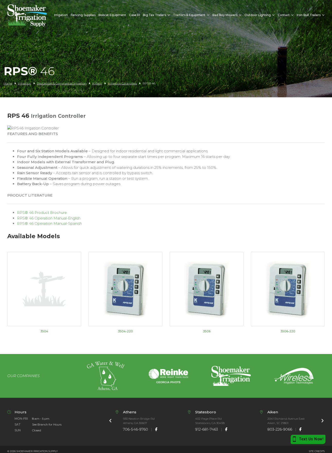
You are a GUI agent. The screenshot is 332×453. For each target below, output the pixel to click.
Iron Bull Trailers (309, 15)
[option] (105, 375)
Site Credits (317, 451)
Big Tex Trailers (154, 15)
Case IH (134, 15)
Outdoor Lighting (258, 15)
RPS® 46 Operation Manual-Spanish (49, 223)
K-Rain (97, 83)
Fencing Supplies (83, 15)
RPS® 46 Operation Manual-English (48, 218)
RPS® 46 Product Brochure (42, 212)
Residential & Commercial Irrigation (62, 83)
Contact (284, 15)
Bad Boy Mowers (224, 15)
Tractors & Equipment (189, 15)
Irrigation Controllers (122, 83)
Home (8, 83)
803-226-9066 (279, 429)
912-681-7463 (206, 429)
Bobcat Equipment (112, 15)
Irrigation (61, 15)
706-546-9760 (135, 429)
